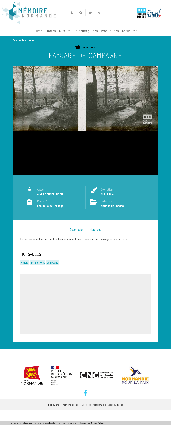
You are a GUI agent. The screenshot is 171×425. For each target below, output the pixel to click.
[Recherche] (81, 12)
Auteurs (65, 31)
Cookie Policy (97, 423)
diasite (120, 404)
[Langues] (90, 12)
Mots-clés (95, 229)
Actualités (129, 31)
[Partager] (99, 12)
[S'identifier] (71, 12)
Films (38, 31)
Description (76, 229)
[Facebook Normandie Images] (85, 393)
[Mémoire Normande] (9, 30)
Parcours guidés (86, 31)
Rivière (24, 262)
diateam (98, 404)
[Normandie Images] (141, 13)
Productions (110, 31)
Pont (42, 262)
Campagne (52, 262)
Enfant (34, 262)
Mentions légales (70, 404)
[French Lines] (154, 13)
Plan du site (53, 404)
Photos (50, 31)
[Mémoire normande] (29, 13)
